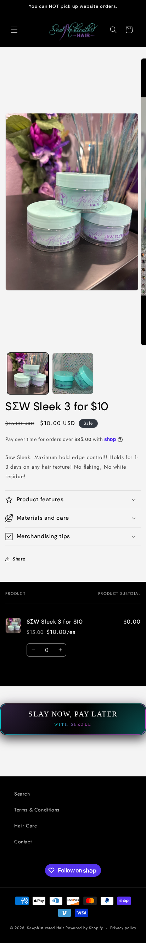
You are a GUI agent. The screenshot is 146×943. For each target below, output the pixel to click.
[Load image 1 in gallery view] (28, 373)
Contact (23, 841)
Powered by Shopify (84, 928)
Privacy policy (123, 928)
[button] (14, 30)
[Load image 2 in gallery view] (73, 373)
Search (22, 793)
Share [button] (19, 558)
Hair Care (25, 825)
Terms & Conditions (37, 809)
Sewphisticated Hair (45, 928)
